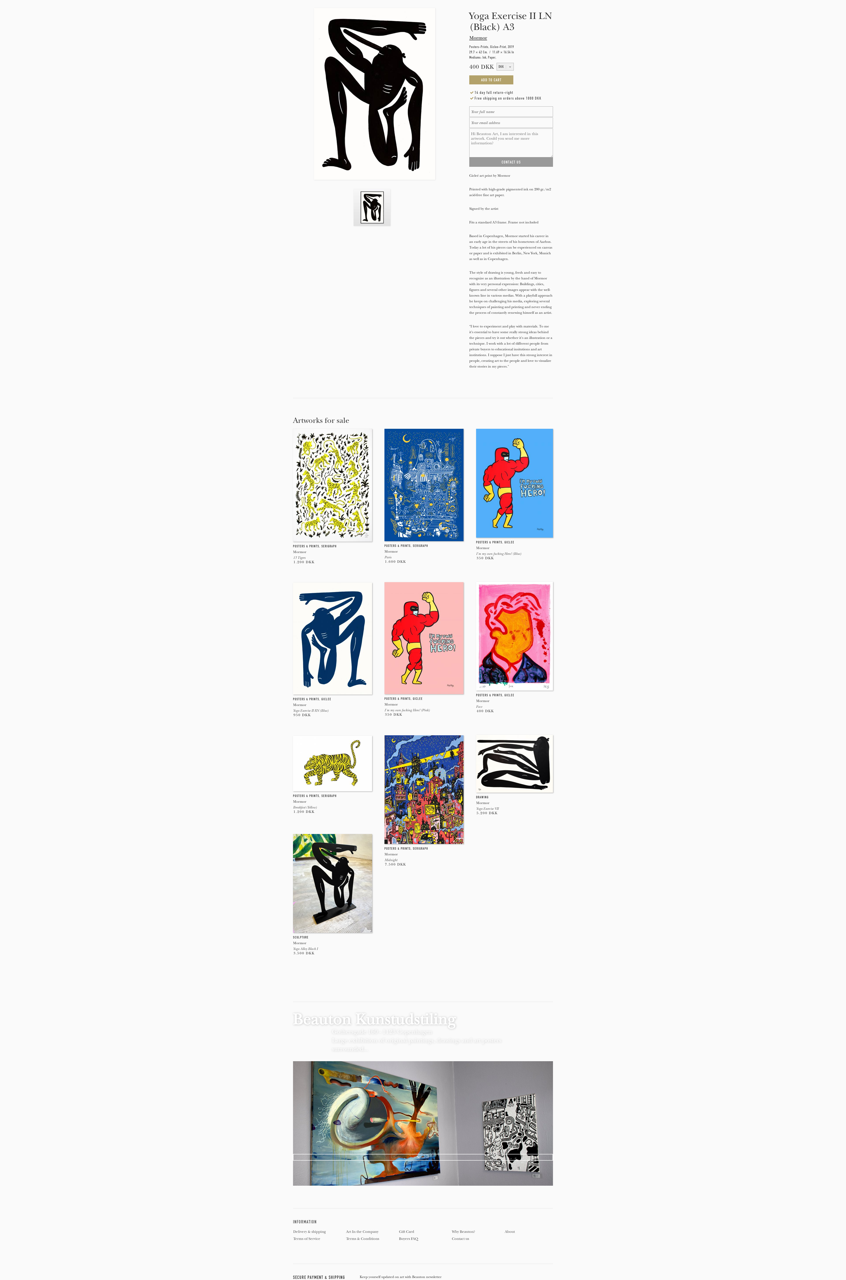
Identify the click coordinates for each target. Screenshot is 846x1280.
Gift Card (406, 1232)
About (510, 1232)
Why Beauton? (463, 1232)
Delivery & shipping (309, 1232)
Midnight (390, 860)
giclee (509, 542)
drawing (482, 797)
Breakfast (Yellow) (305, 807)
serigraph (329, 546)
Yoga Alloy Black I (305, 949)
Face (479, 707)
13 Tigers (299, 558)
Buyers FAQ (408, 1239)
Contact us (460, 1239)
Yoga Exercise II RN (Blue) (310, 711)
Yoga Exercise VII (487, 809)
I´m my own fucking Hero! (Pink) (407, 710)
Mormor (478, 38)
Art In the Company (362, 1232)
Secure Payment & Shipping (319, 1277)
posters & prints (306, 546)
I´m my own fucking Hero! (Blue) (498, 554)
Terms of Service (306, 1239)
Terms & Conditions (362, 1239)
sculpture (301, 937)
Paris (387, 557)
